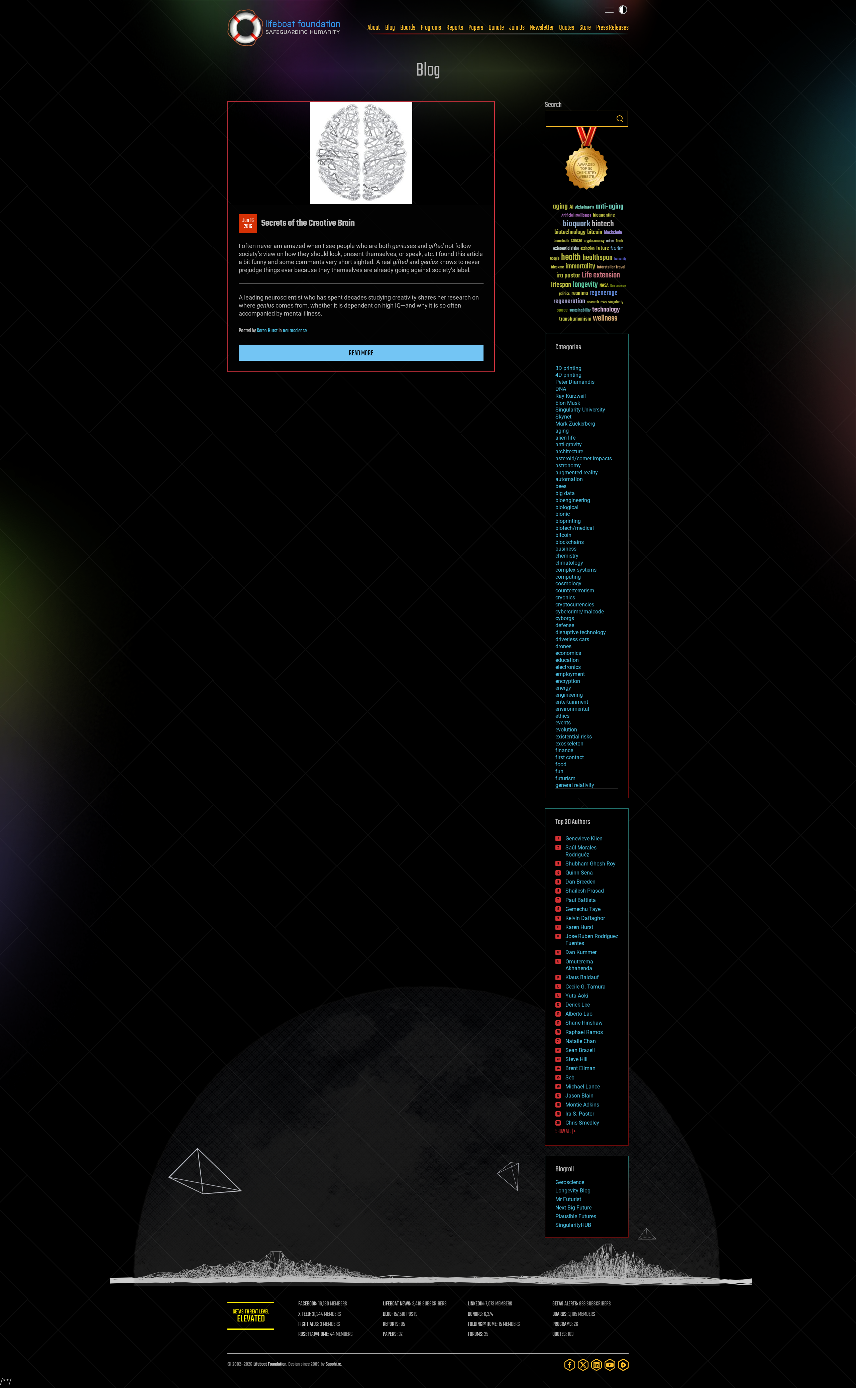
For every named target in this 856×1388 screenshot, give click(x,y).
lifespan (561, 285)
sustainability (580, 311)
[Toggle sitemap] (609, 9)
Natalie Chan (580, 1041)
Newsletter (542, 28)
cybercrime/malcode (579, 611)
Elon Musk (567, 403)
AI (571, 207)
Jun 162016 (248, 224)
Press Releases (612, 28)
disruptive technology (580, 632)
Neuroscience (618, 286)
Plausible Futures (575, 1216)
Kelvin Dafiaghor (585, 918)
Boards (407, 28)
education (567, 660)
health (571, 257)
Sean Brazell (580, 1050)
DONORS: (475, 1314)
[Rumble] (623, 1365)
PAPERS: (390, 1334)
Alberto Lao (579, 1014)
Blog (390, 28)
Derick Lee (577, 1005)
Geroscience (569, 1182)
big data (565, 493)
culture (610, 241)
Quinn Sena (579, 873)
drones (563, 646)
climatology (569, 563)
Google (554, 259)
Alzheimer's (584, 207)
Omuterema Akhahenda (579, 965)
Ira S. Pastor (579, 1114)
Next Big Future (573, 1207)
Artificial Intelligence (576, 216)
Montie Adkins (582, 1105)
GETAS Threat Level (251, 1317)
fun (559, 771)
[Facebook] (569, 1365)
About (373, 28)
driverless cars (572, 639)
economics (568, 653)
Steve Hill (576, 1059)
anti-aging (610, 207)
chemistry (566, 556)
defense (564, 625)
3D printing (568, 368)
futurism (617, 249)
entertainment (571, 702)
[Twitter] (583, 1365)
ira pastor (568, 275)
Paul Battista (580, 900)
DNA (560, 389)
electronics (568, 667)
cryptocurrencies (574, 604)
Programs (431, 28)
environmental (572, 709)
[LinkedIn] (596, 1365)
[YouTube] (610, 1365)
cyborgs (564, 618)
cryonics (565, 597)
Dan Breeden (580, 882)
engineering (569, 695)
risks (604, 302)
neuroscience (295, 331)
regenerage (604, 293)
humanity (620, 259)
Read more (361, 353)
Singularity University (580, 410)
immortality (580, 266)
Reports (454, 28)
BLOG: (388, 1314)
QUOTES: (559, 1334)
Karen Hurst (267, 331)
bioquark (576, 224)
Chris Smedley (582, 1123)
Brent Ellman (580, 1068)
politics (564, 294)
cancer (576, 241)
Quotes (566, 28)
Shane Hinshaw (584, 1023)
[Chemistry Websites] (587, 160)
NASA (604, 285)
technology (606, 310)
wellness (605, 318)
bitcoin (594, 232)
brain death (561, 241)
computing (568, 577)
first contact (569, 757)
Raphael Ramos (584, 1032)
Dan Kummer (581, 952)
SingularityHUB (573, 1225)
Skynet (563, 417)
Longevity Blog (573, 1190)
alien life (565, 438)
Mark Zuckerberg (575, 424)
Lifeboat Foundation (269, 1364)
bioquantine (604, 215)
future (602, 248)
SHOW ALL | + (565, 1131)
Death (619, 241)
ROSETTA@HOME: (313, 1334)
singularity (615, 302)
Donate (496, 28)
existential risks (566, 248)
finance (564, 750)
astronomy (568, 465)
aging (560, 207)
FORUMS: (475, 1334)
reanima (579, 293)
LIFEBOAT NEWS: (397, 1304)
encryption (567, 681)
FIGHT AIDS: (308, 1324)
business (565, 549)
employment (570, 674)
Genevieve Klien (584, 838)
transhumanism (575, 319)
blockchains (569, 542)
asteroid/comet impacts (583, 458)
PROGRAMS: (562, 1324)
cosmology (568, 583)
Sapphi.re (333, 1364)
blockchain (613, 233)
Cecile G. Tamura (585, 987)
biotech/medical (574, 528)
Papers (475, 28)
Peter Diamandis (575, 382)
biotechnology (569, 232)
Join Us (517, 28)
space (562, 310)
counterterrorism (574, 590)
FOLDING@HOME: (483, 1324)
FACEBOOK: (307, 1304)
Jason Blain (579, 1095)
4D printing (568, 375)
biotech (603, 224)
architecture (569, 451)
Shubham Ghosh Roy (590, 863)
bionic (562, 514)
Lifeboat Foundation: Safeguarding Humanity (284, 27)
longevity (585, 284)
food (560, 764)
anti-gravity (568, 444)
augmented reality (576, 472)
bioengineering (572, 500)
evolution (566, 729)
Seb (569, 1077)
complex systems (576, 570)
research (593, 302)
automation (569, 479)
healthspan (597, 258)
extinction (587, 249)
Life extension (601, 275)
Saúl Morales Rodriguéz (581, 851)
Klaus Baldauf (582, 977)
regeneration (569, 301)
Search (620, 119)
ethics (562, 716)
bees (560, 486)
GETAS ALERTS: (565, 1304)
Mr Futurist (568, 1199)
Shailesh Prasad (584, 891)
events (563, 722)
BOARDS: (559, 1314)
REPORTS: (391, 1324)
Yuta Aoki (576, 996)
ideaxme (557, 267)
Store (585, 28)
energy (563, 688)
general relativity (574, 785)
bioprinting (568, 521)
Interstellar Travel (611, 267)
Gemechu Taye (583, 909)
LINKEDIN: (476, 1304)
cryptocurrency (594, 241)
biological (566, 507)
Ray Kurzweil (570, 396)
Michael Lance (582, 1086)
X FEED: (304, 1314)
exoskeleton (569, 743)
